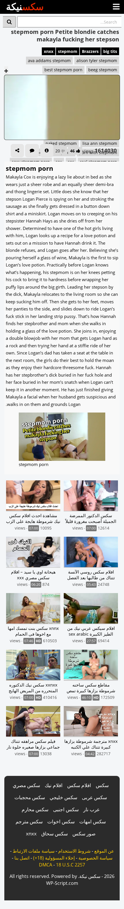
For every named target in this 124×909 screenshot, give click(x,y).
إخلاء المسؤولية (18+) (54, 858)
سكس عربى (94, 797)
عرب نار (91, 809)
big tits (110, 51)
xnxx (48, 51)
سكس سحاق (54, 833)
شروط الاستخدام (74, 851)
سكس (102, 785)
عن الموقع (104, 851)
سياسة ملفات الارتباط (34, 851)
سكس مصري (26, 785)
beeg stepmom (102, 69)
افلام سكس (79, 785)
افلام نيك (54, 785)
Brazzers (90, 51)
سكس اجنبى (66, 809)
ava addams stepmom (49, 60)
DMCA (45, 865)
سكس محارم (35, 809)
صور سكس (83, 833)
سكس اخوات (61, 821)
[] (9, 22)
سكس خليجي (63, 797)
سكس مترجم (29, 821)
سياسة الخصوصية (95, 858)
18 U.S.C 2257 (70, 865)
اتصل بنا (21, 858)
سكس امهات (92, 821)
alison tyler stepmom (96, 60)
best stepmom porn (63, 69)
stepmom (67, 51)
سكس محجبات (29, 797)
